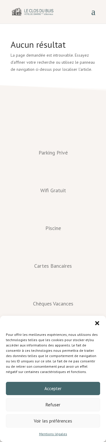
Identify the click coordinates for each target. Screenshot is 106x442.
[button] (97, 323)
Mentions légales (53, 434)
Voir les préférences (53, 421)
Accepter (53, 388)
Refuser (53, 405)
